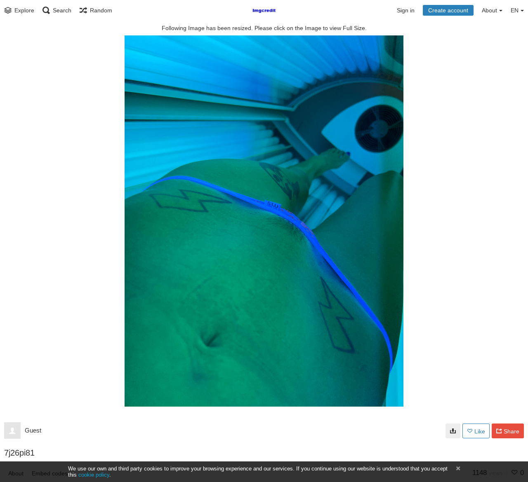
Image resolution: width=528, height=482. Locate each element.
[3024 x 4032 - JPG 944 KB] (453, 431)
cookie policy (93, 475)
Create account (448, 10)
